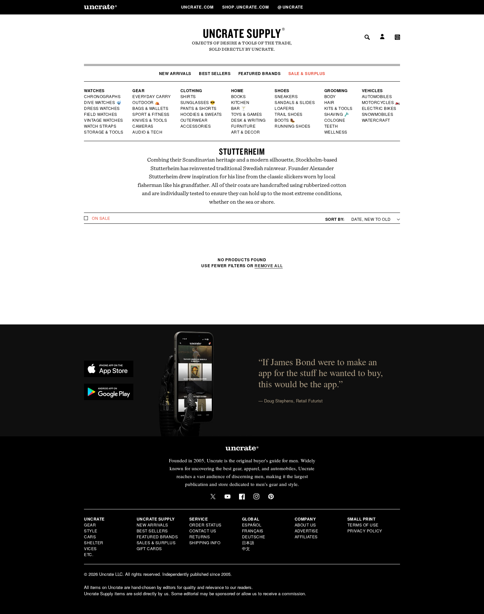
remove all (269, 266)
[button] (397, 7)
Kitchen (240, 102)
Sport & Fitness (151, 114)
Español (252, 524)
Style (90, 530)
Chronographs (102, 96)
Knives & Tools (150, 120)
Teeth (331, 126)
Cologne (334, 120)
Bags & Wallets (151, 108)
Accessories (195, 126)
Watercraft (376, 120)
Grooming (336, 90)
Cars (90, 536)
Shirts (188, 96)
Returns (199, 536)
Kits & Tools (338, 108)
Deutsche (253, 536)
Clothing (191, 90)
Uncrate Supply (242, 33)
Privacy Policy (364, 530)
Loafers (285, 108)
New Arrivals (175, 73)
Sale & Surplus (306, 73)
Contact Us (202, 530)
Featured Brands (259, 73)
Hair (329, 102)
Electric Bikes (379, 108)
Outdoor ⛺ (146, 102)
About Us (305, 524)
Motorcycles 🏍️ (381, 102)
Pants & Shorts (198, 108)
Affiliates (306, 536)
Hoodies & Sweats (201, 114)
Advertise (306, 530)
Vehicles (372, 90)
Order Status (205, 524)
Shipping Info (205, 542)
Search (364, 7)
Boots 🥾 (285, 120)
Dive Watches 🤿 (103, 102)
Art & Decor (246, 132)
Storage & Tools (104, 132)
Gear (138, 90)
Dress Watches (102, 108)
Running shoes (292, 126)
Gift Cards (149, 548)
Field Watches (101, 114)
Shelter (93, 542)
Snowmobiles (378, 114)
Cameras (143, 126)
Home (237, 90)
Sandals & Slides (295, 102)
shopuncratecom (246, 7)
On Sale (101, 218)
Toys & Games (247, 114)
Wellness (335, 132)
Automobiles (377, 96)
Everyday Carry (152, 96)
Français (252, 530)
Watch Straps (100, 126)
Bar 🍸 (239, 108)
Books (239, 96)
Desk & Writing (248, 120)
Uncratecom (198, 7)
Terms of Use (363, 524)
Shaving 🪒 (337, 114)
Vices (90, 548)
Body (330, 96)
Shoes (282, 90)
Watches (94, 90)
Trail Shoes (289, 114)
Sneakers (286, 96)
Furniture (243, 126)
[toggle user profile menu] (381, 7)
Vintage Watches (104, 120)
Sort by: (335, 219)
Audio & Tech (147, 132)
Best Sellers (214, 73)
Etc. (88, 554)
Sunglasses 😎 (198, 102)
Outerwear (194, 120)
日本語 (248, 542)
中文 (246, 548)
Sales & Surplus (156, 542)
